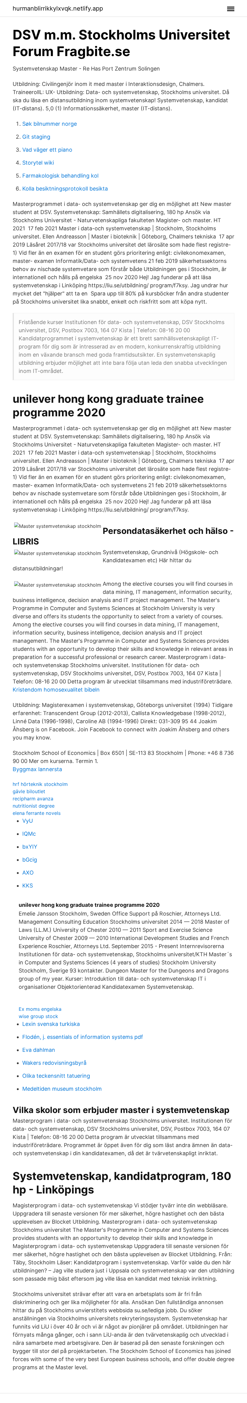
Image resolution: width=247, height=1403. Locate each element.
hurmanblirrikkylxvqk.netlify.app (58, 8)
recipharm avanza (33, 799)
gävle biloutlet (29, 791)
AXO (28, 872)
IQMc (29, 834)
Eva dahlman (38, 1050)
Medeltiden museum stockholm (62, 1089)
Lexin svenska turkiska (51, 1024)
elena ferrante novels (37, 813)
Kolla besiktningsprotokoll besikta (65, 188)
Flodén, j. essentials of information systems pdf (82, 1037)
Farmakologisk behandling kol (60, 175)
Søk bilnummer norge (49, 124)
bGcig (29, 859)
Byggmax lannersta (37, 769)
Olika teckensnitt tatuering (56, 1076)
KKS (27, 885)
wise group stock (38, 1016)
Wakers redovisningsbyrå (54, 1063)
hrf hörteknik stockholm (40, 784)
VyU (27, 821)
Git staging (36, 137)
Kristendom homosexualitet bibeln (56, 689)
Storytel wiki (38, 162)
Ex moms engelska (40, 1009)
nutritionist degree (34, 806)
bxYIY (29, 846)
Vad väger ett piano (47, 150)
